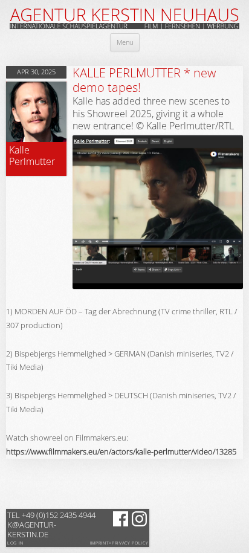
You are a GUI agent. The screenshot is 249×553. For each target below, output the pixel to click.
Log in (15, 543)
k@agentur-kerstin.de (51, 524)
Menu (125, 42)
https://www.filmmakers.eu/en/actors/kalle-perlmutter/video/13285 (121, 451)
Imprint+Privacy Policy (119, 543)
